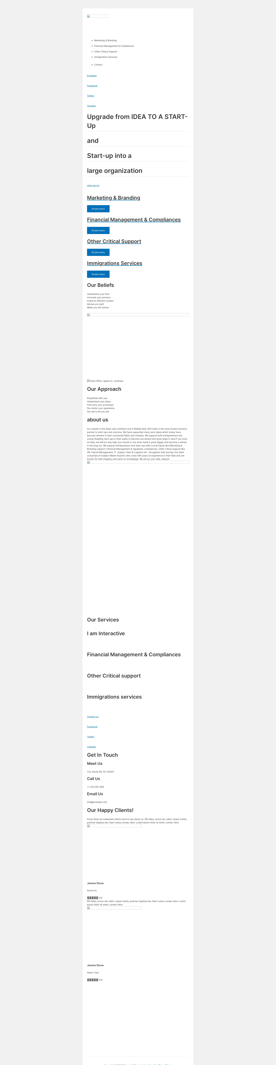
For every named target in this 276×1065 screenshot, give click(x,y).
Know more (98, 208)
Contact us (92, 716)
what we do (93, 185)
